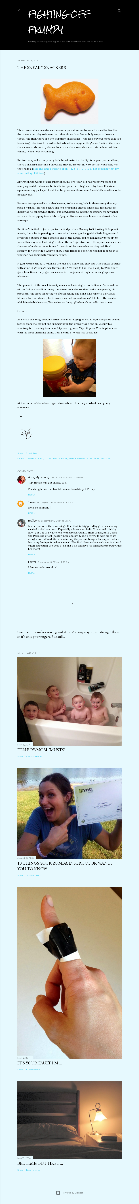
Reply (31, 494)
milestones (51, 458)
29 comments (33, 875)
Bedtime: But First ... (40, 1163)
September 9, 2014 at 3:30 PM (67, 477)
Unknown (34, 502)
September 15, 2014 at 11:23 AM (54, 562)
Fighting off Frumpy (59, 22)
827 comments (34, 756)
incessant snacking (35, 458)
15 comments (33, 1170)
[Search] (119, 10)
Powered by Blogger (72, 1192)
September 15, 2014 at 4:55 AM (57, 520)
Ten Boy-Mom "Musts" (41, 750)
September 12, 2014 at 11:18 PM (57, 502)
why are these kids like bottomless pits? (89, 458)
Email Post (31, 453)
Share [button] (20, 453)
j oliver (32, 562)
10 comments (33, 1069)
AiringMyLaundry (39, 477)
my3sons (34, 520)
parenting (63, 458)
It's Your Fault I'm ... (39, 1063)
